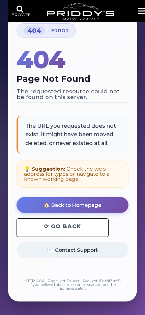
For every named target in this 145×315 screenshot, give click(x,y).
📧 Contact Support (72, 250)
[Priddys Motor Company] (80, 11)
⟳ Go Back (62, 226)
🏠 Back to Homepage (73, 205)
